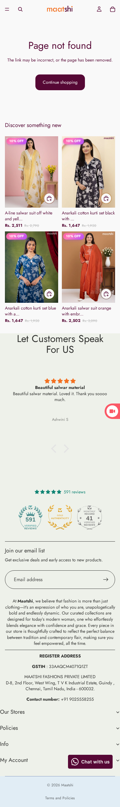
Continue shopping (60, 82)
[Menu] (7, 9)
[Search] (20, 9)
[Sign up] (105, 579)
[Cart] (112, 9)
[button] (55, 448)
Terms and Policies (60, 798)
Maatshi (67, 785)
